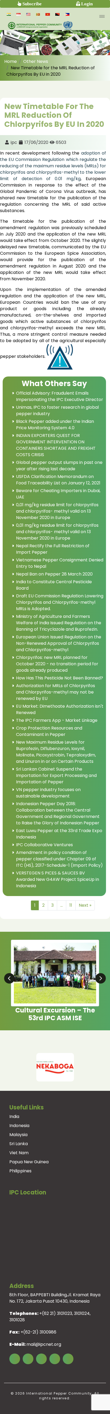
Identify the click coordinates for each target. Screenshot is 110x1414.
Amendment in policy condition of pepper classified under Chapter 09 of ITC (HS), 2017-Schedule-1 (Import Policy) (59, 858)
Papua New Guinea (29, 1162)
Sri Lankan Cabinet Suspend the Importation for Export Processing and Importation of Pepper (56, 775)
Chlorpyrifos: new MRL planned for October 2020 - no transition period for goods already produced (57, 663)
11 (70, 905)
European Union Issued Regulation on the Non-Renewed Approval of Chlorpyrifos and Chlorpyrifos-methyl (58, 643)
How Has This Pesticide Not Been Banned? (59, 678)
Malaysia (18, 1135)
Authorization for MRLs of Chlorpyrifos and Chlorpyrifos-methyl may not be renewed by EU (55, 692)
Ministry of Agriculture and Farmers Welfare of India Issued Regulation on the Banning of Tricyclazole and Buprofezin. (58, 622)
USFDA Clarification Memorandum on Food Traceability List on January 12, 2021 (58, 479)
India (14, 1116)
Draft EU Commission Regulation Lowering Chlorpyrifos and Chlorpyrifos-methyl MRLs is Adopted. (59, 602)
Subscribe (31, 3)
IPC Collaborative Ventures (44, 845)
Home (10, 61)
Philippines (20, 1171)
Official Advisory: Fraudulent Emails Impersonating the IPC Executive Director (59, 396)
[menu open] (102, 16)
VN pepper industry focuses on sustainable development (48, 793)
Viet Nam (19, 1153)
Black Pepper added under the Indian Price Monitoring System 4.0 (55, 424)
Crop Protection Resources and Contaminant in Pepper (49, 731)
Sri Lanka (18, 1144)
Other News (35, 61)
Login (86, 3)
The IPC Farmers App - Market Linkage (56, 720)
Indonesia (19, 1126)
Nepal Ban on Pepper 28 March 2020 (54, 574)
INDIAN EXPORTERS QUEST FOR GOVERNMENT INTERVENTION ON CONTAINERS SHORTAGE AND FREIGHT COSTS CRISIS (56, 445)
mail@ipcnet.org (43, 1344)
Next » (85, 905)
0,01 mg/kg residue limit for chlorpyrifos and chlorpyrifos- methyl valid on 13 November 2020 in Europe (57, 511)
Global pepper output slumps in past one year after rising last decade (59, 465)
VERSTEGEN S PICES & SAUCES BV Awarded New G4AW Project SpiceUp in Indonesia (57, 879)
